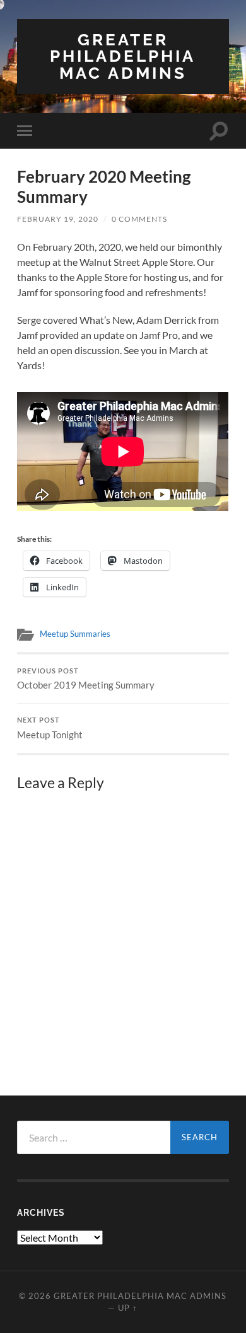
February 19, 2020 (57, 219)
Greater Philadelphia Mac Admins (123, 56)
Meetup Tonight (50, 728)
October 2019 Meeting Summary (86, 679)
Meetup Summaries (75, 634)
